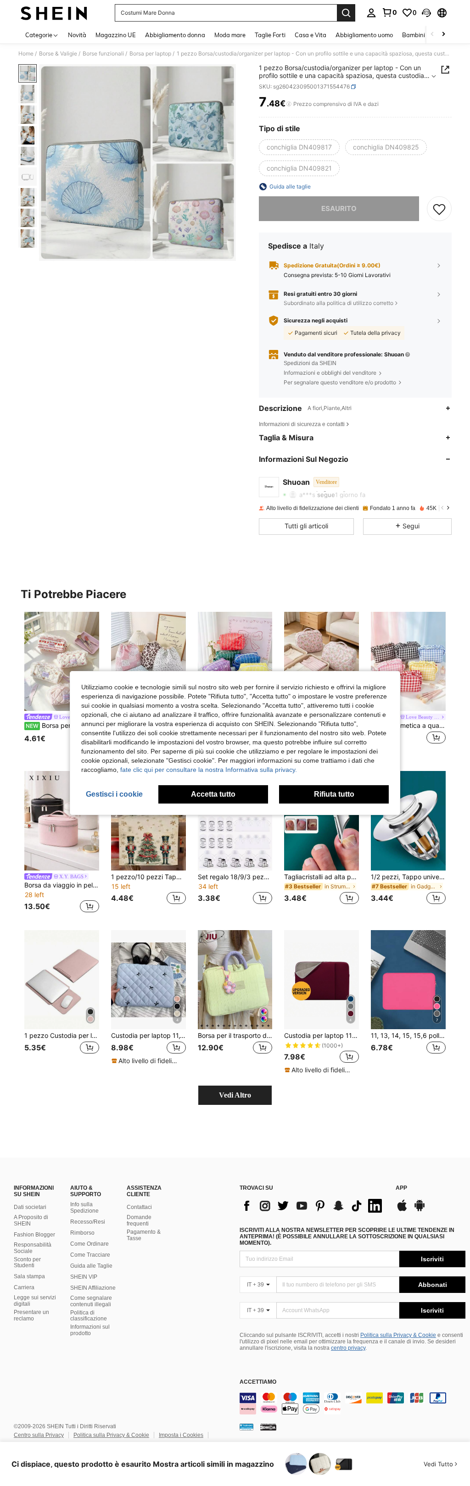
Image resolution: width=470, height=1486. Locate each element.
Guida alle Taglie (91, 1266)
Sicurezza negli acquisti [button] (315, 320)
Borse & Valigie (58, 53)
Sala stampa (29, 1276)
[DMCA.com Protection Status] (268, 1426)
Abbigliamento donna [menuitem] (175, 35)
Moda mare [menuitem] (230, 35)
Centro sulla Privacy (39, 1435)
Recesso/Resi (87, 1222)
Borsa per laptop (150, 53)
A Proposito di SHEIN (31, 1220)
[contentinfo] (352, 1403)
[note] (147, 1060)
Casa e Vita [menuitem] (310, 35)
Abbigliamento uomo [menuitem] (364, 35)
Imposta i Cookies (181, 1435)
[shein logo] (54, 13)
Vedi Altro (235, 1095)
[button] (426, 12)
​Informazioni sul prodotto (90, 1330)
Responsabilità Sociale (32, 1248)
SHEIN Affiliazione (93, 1288)
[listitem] (62, 684)
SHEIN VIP (83, 1277)
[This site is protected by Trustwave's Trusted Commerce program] (246, 1426)
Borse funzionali (103, 53)
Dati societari (30, 1207)
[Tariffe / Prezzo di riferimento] (288, 104)
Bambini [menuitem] (413, 35)
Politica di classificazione (88, 1315)
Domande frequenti (139, 1220)
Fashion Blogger (34, 1234)
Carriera (24, 1287)
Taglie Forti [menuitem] (270, 35)
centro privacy (348, 1348)
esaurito (339, 208)
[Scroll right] (443, 35)
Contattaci (139, 1207)
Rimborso (82, 1233)
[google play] (419, 1210)
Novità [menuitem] (77, 35)
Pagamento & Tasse (144, 1235)
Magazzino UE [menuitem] (115, 35)
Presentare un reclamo (31, 1315)
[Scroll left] (432, 35)
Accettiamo (258, 1382)
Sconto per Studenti (27, 1262)
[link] (389, 12)
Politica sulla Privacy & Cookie (398, 1335)
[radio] (299, 147)
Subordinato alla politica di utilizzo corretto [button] (338, 302)
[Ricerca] (346, 13)
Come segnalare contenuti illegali (91, 1301)
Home (26, 53)
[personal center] (371, 12)
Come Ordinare (89, 1244)
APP (401, 1188)
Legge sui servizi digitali (35, 1300)
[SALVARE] (439, 208)
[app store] (402, 1210)
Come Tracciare (90, 1255)
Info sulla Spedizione (84, 1207)
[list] (313, 1206)
